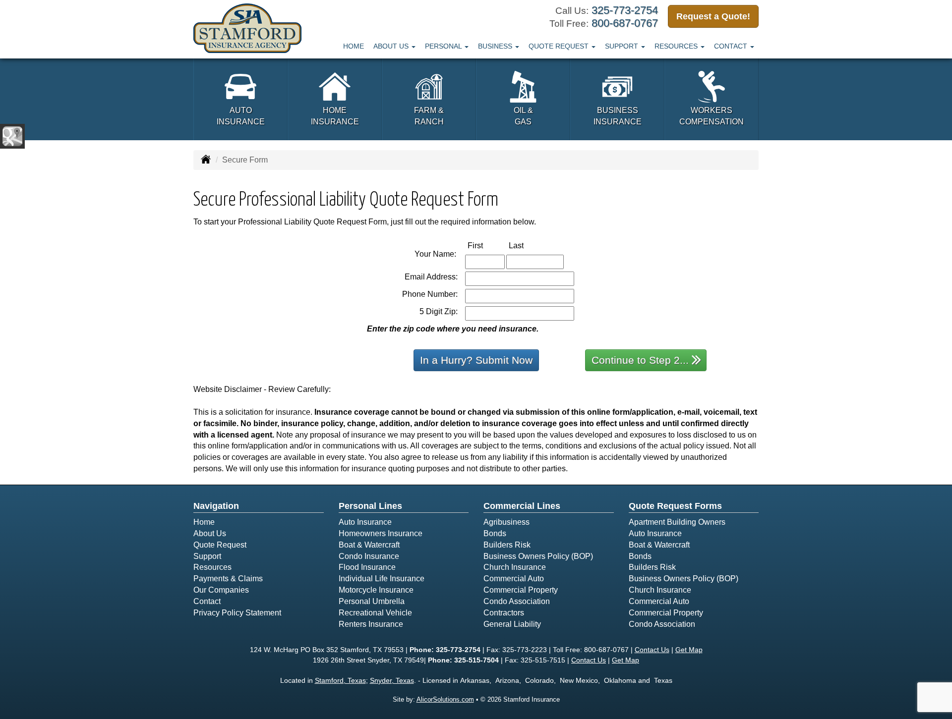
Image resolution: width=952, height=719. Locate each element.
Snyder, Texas (392, 680)
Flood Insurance (367, 567)
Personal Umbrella (372, 601)
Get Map (689, 650)
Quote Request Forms (675, 506)
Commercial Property (520, 590)
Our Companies (221, 590)
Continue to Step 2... (640, 360)
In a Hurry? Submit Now (476, 360)
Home (353, 46)
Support (207, 556)
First (486, 245)
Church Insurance (514, 567)
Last (526, 245)
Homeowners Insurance (380, 533)
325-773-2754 (625, 10)
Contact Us (652, 650)
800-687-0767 (625, 23)
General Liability (512, 624)
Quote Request (219, 545)
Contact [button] (731, 46)
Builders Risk (507, 545)
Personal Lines (370, 506)
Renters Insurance (371, 624)
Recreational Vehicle (375, 612)
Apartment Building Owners (677, 522)
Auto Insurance (365, 522)
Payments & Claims (228, 578)
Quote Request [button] (560, 46)
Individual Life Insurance (381, 578)
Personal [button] (444, 46)
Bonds (494, 533)
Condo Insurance (369, 556)
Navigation (216, 506)
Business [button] (496, 46)
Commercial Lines (521, 506)
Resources (212, 567)
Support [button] (622, 46)
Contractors (503, 612)
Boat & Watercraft (369, 545)
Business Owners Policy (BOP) (538, 556)
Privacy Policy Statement (237, 612)
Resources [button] (677, 46)
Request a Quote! (713, 16)
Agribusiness (506, 522)
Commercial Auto (513, 578)
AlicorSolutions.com (445, 699)
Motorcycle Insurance (376, 590)
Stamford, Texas (340, 680)
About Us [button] (392, 46)
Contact (207, 601)
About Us (209, 533)
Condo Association (516, 601)
